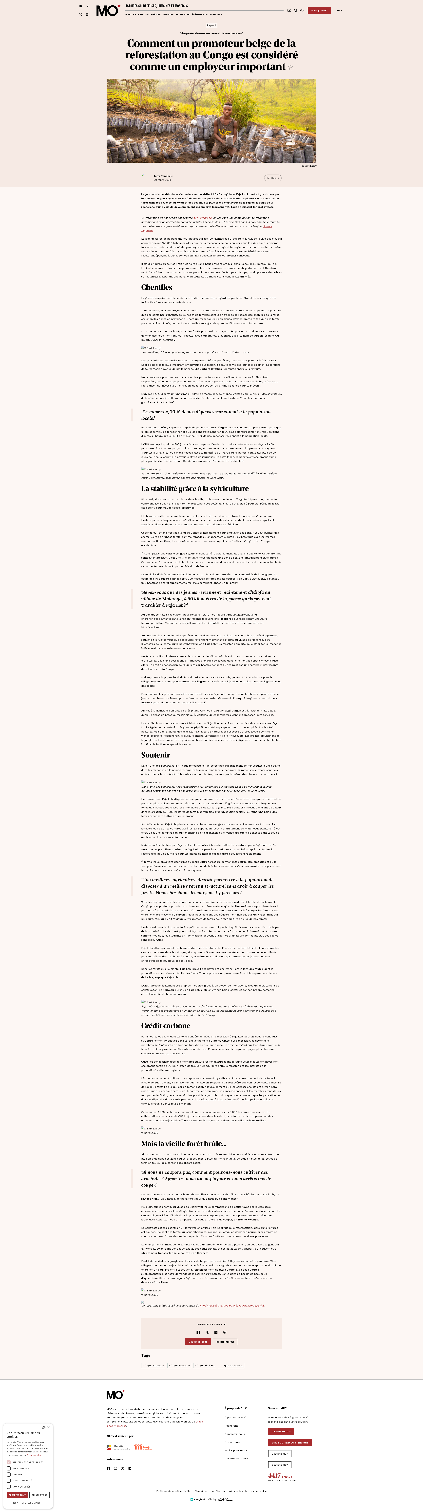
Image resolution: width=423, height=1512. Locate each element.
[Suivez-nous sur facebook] (80, 6)
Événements (200, 14)
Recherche (183, 14)
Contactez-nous (235, 1434)
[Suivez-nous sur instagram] (87, 6)
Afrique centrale (179, 1365)
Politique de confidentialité (173, 1491)
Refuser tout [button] (39, 1495)
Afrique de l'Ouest (231, 1365)
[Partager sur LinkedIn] (216, 1332)
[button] (28, 1502)
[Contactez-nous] (289, 10)
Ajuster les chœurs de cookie (248, 1491)
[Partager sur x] (207, 1332)
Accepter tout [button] (17, 1495)
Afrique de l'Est (205, 1365)
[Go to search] (295, 10)
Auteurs (168, 14)
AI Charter (218, 1491)
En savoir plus (34, 1455)
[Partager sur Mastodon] (225, 1332)
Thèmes (156, 14)
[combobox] (43, 1427)
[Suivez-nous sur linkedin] (87, 14)
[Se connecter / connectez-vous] (302, 10)
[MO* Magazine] (108, 10)
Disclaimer (201, 1491)
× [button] (48, 1427)
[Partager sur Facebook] (198, 1332)
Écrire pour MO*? (236, 1450)
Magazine (216, 14)
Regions (143, 14)
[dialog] (28, 1466)
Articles (130, 14)
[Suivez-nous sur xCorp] (80, 14)
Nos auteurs (232, 1442)
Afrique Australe (153, 1365)
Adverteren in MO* (237, 1458)
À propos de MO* (235, 1417)
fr (338, 10)
